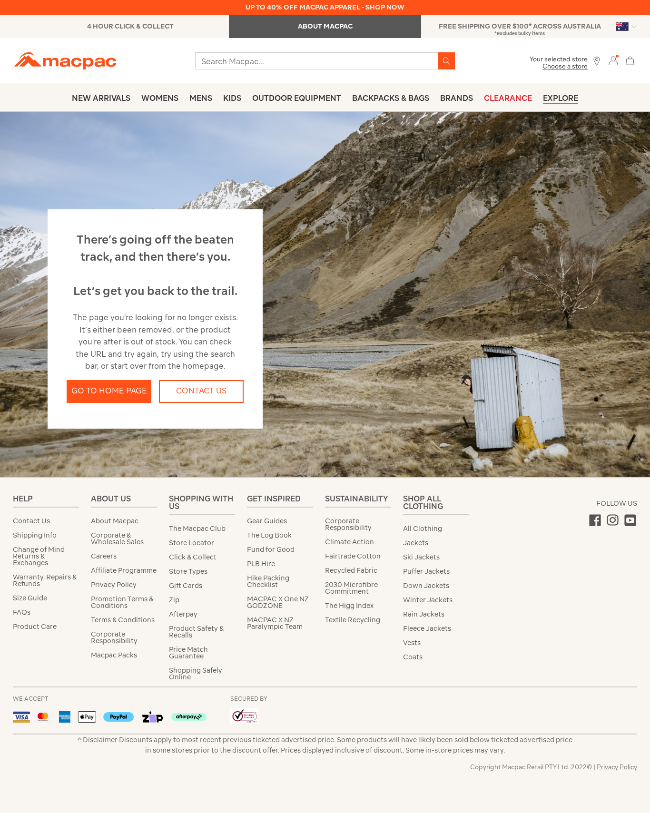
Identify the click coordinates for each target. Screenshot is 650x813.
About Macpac (114, 521)
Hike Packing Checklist (268, 581)
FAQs (21, 612)
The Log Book (269, 535)
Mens (200, 98)
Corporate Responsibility (114, 637)
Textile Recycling (352, 620)
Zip (174, 600)
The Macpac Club (197, 528)
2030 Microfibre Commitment (351, 588)
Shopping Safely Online (195, 673)
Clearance (508, 98)
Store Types (188, 571)
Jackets (415, 543)
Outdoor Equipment (296, 98)
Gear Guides (267, 521)
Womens (159, 98)
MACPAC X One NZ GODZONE (278, 602)
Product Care (35, 626)
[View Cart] (630, 60)
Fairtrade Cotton (353, 556)
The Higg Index (349, 605)
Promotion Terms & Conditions (122, 602)
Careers (104, 556)
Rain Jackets (423, 614)
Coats (413, 657)
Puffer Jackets (426, 571)
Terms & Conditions (123, 620)
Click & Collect (193, 557)
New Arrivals (101, 98)
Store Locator (191, 543)
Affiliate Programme (124, 570)
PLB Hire (261, 564)
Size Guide (30, 598)
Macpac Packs (114, 655)
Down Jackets (426, 585)
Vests (412, 642)
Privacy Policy (114, 584)
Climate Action (349, 542)
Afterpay (183, 614)
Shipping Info (35, 535)
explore (560, 98)
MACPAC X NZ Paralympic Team (275, 623)
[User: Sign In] (613, 60)
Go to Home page (109, 390)
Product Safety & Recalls (196, 632)
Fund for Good (271, 549)
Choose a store (565, 66)
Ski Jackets (421, 557)
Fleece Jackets (427, 628)
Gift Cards (185, 585)
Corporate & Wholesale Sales (117, 538)
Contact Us (201, 390)
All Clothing (422, 528)
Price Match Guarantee (188, 653)
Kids (232, 98)
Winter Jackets (428, 600)
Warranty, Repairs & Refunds (45, 580)
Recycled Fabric (351, 570)
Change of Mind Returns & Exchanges (39, 556)
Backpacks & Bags (390, 98)
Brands (456, 98)
